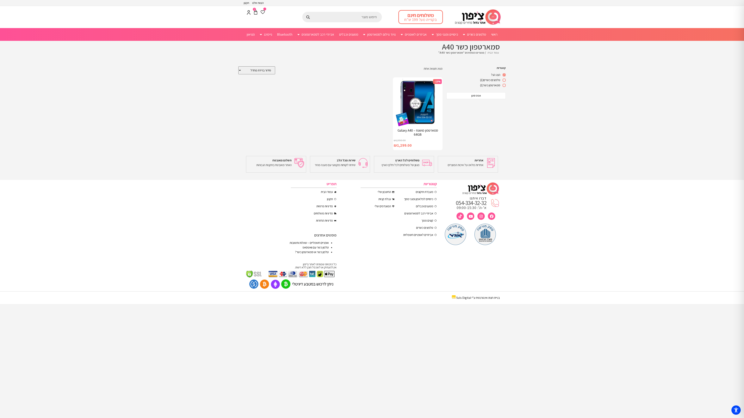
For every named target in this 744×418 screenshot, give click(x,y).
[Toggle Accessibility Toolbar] (736, 410)
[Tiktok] (460, 216)
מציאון (251, 34)
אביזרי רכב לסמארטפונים (317, 34)
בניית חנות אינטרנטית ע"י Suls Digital (478, 298)
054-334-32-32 (471, 202)
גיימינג (268, 34)
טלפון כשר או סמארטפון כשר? (312, 252)
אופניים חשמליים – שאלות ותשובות (309, 243)
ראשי (494, 34)
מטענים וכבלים (348, 34)
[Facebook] (491, 216)
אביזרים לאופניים (416, 34)
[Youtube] (470, 216)
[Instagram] (481, 216)
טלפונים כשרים (476, 34)
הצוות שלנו (258, 3)
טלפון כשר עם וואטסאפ (315, 247)
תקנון (246, 3)
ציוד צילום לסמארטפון (381, 34)
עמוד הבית (493, 52)
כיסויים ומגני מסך (447, 34)
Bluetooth (284, 34)
